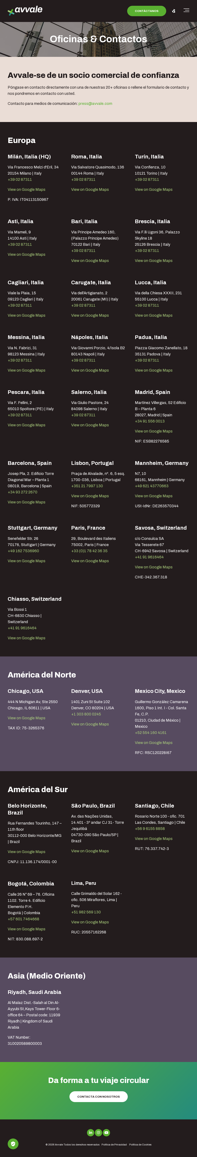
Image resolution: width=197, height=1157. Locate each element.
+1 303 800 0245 (86, 714)
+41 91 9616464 (149, 557)
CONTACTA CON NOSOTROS (98, 1096)
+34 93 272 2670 (22, 492)
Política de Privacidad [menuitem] (114, 1144)
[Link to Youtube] (106, 1132)
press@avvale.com (95, 103)
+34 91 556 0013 (150, 421)
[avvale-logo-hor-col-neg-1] (25, 11)
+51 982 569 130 (86, 912)
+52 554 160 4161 (151, 732)
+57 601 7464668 (23, 919)
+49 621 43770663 (152, 486)
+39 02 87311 (20, 179)
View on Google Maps (26, 189)
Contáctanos (147, 11)
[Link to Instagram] (98, 1132)
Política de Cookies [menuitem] (140, 1144)
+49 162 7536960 (23, 551)
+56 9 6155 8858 (150, 828)
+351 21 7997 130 (87, 486)
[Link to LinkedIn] (90, 1132)
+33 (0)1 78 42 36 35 (89, 551)
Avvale (59, 1144)
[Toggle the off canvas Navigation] (186, 11)
